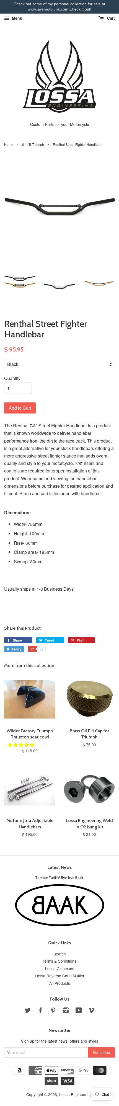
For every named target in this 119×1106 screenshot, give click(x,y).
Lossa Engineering (75, 1094)
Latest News (60, 867)
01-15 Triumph (33, 144)
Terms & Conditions (59, 961)
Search (59, 954)
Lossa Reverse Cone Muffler (59, 975)
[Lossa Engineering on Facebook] (40, 1011)
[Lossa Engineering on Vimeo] (92, 1011)
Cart (110, 18)
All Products (59, 983)
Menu (16, 18)
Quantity (12, 378)
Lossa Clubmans (59, 968)
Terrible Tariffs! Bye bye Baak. (59, 877)
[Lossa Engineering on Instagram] (66, 1011)
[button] (21, 744)
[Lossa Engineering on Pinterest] (53, 1011)
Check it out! (80, 9)
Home (8, 144)
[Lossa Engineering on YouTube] (79, 1011)
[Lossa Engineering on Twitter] (28, 1011)
